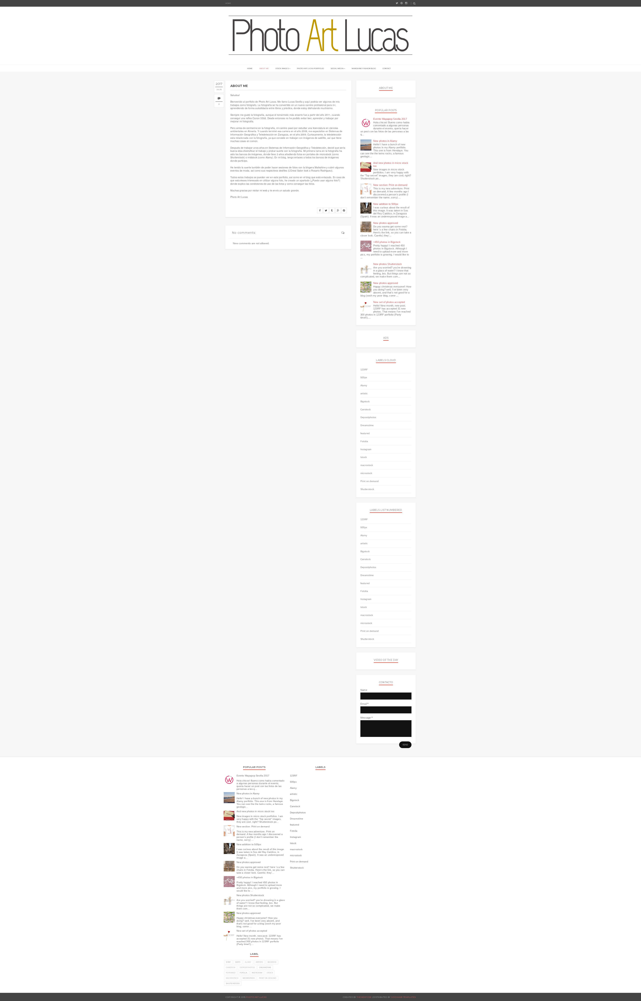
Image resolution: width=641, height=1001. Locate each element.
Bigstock (365, 401)
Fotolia (364, 441)
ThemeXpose (364, 997)
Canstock (365, 409)
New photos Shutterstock (387, 264)
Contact (387, 68)
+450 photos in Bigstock (387, 242)
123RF (364, 369)
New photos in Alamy (385, 140)
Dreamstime (367, 425)
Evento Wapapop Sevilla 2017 (390, 118)
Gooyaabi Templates (403, 997)
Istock (363, 457)
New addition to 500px (385, 204)
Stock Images (282, 68)
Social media (337, 68)
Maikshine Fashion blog (364, 68)
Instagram (366, 449)
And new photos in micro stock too (255, 811)
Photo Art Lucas (256, 997)
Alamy (363, 385)
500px (363, 377)
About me (264, 68)
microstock (366, 473)
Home (228, 3)
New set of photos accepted (389, 302)
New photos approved (385, 223)
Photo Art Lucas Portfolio (310, 68)
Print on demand (369, 481)
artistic (364, 393)
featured (365, 433)
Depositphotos (368, 417)
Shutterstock (367, 489)
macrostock (366, 465)
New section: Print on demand (390, 185)
